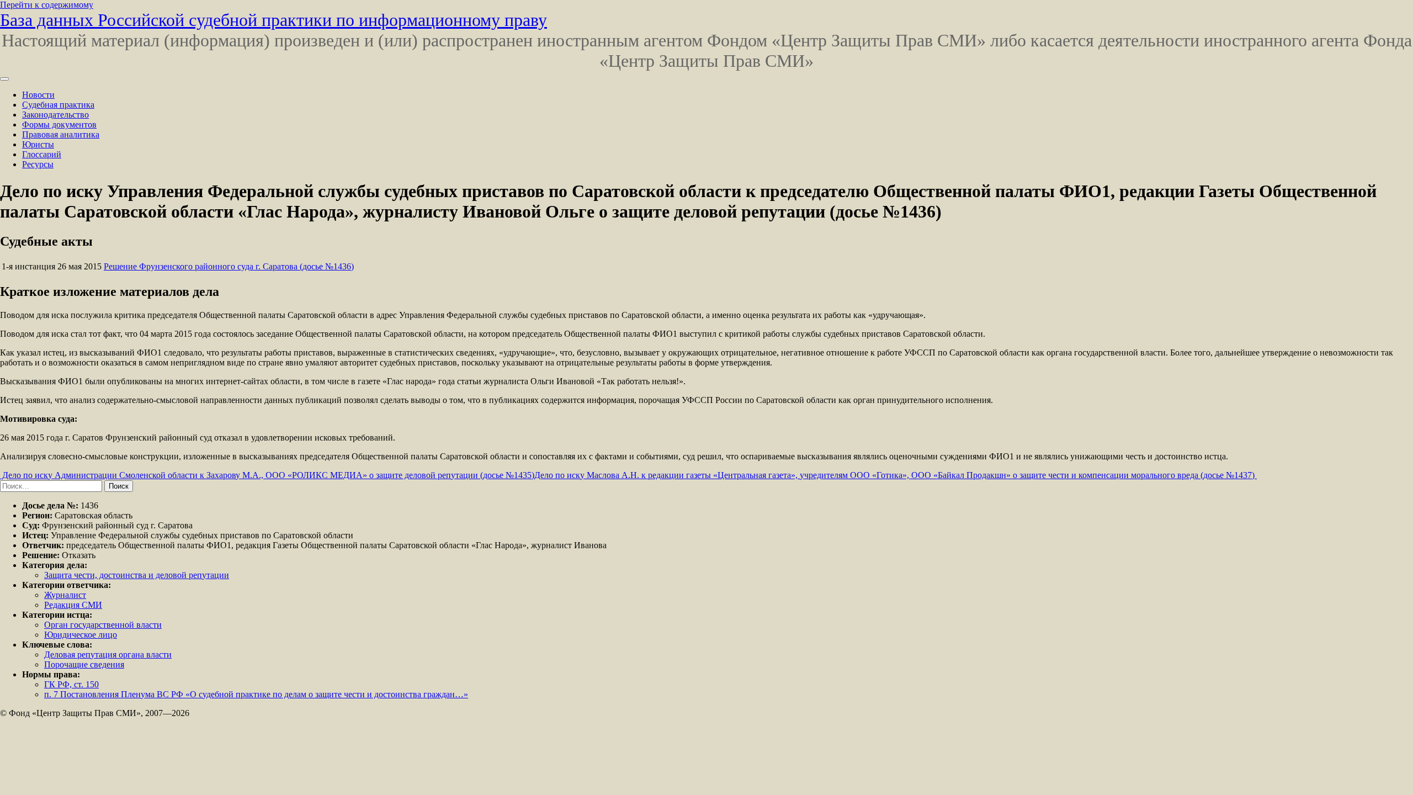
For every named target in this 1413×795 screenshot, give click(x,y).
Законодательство (55, 114)
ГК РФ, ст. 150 (71, 684)
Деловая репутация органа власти (108, 654)
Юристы (38, 144)
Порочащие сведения (84, 664)
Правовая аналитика (60, 134)
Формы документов (59, 124)
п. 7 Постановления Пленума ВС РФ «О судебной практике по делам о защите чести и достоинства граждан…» (256, 694)
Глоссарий (41, 154)
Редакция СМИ (73, 605)
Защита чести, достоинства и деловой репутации (136, 575)
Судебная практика (58, 104)
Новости (38, 94)
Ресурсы (38, 164)
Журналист (65, 595)
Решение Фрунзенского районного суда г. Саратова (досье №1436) (229, 266)
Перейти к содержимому (46, 4)
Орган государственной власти (103, 624)
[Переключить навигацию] (4, 79)
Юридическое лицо (80, 634)
